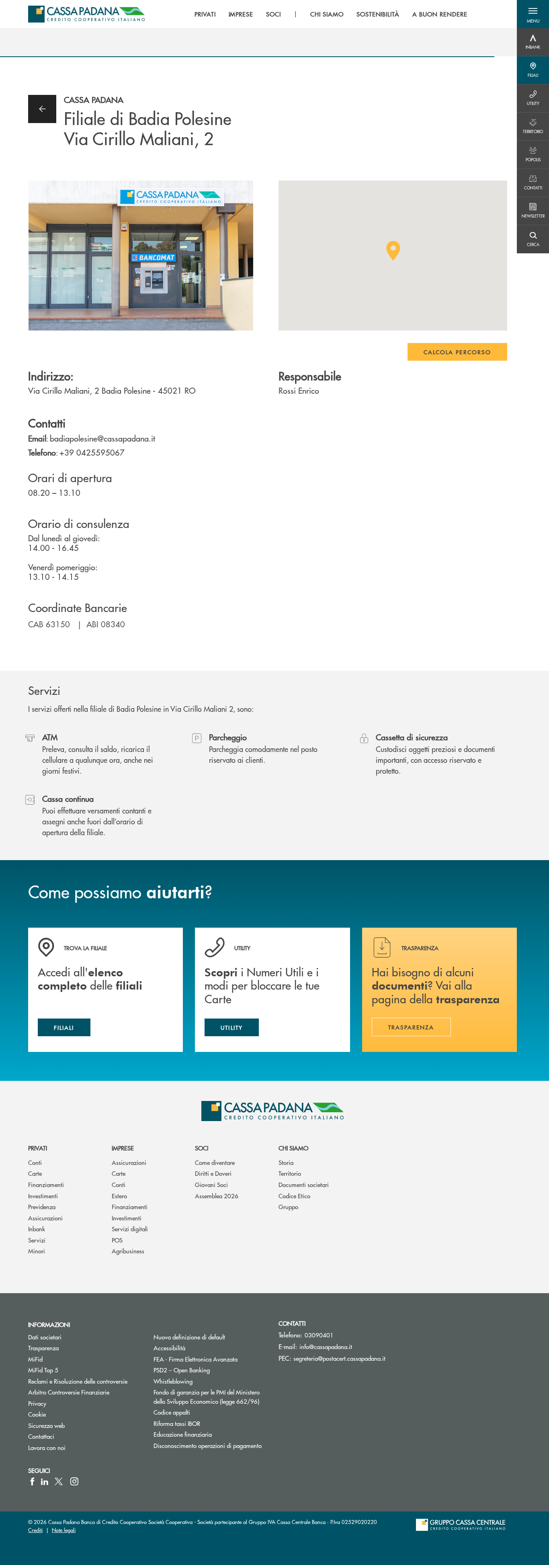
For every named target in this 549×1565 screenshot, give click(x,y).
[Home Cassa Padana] (86, 14)
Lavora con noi (47, 1447)
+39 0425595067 (92, 452)
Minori (36, 1251)
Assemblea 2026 (216, 1195)
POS (117, 1240)
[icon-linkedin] (45, 1481)
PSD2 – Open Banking (210, 1370)
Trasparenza (43, 1347)
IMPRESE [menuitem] (241, 14)
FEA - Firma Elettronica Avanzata (196, 1359)
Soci (201, 1148)
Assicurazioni (45, 1218)
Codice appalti (172, 1412)
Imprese (123, 1148)
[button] (533, 14)
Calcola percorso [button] (457, 352)
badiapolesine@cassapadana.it (102, 438)
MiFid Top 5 (43, 1370)
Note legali (64, 1530)
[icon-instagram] (74, 1481)
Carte (35, 1173)
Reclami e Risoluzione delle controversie (77, 1381)
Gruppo (288, 1206)
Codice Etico (294, 1195)
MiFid (35, 1359)
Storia (286, 1162)
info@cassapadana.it (325, 1346)
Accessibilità (169, 1347)
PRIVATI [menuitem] (205, 14)
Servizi (36, 1240)
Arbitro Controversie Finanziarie (84, 1392)
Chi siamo (293, 1148)
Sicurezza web (46, 1425)
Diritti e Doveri (213, 1173)
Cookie (37, 1414)
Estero (119, 1195)
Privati (37, 1148)
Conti (35, 1162)
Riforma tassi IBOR (207, 1423)
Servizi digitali (130, 1228)
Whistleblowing (173, 1381)
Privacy (37, 1403)
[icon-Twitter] (59, 1481)
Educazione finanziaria (183, 1434)
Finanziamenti (46, 1184)
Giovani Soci (211, 1184)
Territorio (290, 1173)
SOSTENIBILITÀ (377, 14)
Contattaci (41, 1436)
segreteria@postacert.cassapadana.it (339, 1358)
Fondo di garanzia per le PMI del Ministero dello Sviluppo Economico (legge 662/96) (210, 1396)
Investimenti (43, 1195)
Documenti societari (304, 1184)
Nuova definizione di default (189, 1337)
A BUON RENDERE (439, 14)
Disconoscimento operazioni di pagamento (208, 1445)
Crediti (35, 1530)
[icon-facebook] (32, 1481)
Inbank (36, 1228)
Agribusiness (128, 1251)
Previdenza (41, 1206)
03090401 (319, 1335)
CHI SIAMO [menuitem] (327, 14)
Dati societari (44, 1337)
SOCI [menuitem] (273, 14)
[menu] (331, 14)
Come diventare (215, 1162)
